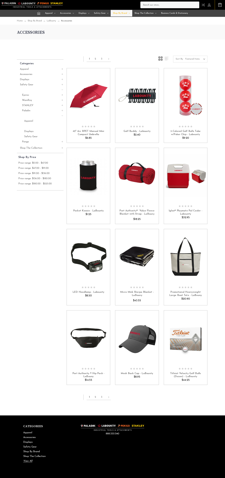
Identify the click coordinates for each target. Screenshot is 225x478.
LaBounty (27, 116)
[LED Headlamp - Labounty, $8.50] (88, 257)
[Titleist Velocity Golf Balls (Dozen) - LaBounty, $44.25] (185, 338)
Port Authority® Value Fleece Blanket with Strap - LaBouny (136, 212)
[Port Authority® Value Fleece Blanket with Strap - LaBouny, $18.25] (137, 175)
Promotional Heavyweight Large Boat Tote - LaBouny (185, 294)
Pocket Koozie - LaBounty (88, 211)
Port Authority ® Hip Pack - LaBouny (88, 375)
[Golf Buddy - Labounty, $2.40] (137, 96)
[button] (42, 63)
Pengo (25, 142)
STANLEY (27, 105)
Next (108, 59)
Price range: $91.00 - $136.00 (34, 173)
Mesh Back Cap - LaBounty (137, 373)
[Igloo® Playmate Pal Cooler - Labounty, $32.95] (185, 175)
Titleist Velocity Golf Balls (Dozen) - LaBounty (185, 375)
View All (27, 461)
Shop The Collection (144, 13)
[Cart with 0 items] (219, 5)
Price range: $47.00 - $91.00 (33, 168)
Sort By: (179, 59)
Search (195, 5)
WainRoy (27, 100)
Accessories (65, 13)
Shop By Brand (120, 13)
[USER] (210, 5)
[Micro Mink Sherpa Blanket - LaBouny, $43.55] (137, 257)
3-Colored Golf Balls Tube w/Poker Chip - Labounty (186, 133)
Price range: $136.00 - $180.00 (34, 178)
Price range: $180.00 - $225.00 (35, 184)
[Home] (39, 13)
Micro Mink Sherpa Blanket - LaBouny (137, 294)
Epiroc (25, 95)
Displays (82, 13)
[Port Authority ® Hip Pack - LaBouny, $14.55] (88, 338)
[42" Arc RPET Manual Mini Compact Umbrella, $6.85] (88, 96)
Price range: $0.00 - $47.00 (33, 163)
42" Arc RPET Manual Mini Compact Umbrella (88, 133)
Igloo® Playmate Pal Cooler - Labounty (185, 212)
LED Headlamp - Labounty (88, 292)
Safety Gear (100, 13)
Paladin (26, 110)
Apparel (48, 13)
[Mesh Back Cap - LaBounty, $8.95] (137, 338)
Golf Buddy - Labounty (137, 131)
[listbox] (196, 59)
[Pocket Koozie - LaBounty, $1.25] (88, 175)
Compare (203, 5)
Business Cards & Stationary (174, 13)
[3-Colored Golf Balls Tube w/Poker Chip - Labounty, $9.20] (185, 96)
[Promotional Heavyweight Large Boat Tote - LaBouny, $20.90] (185, 257)
